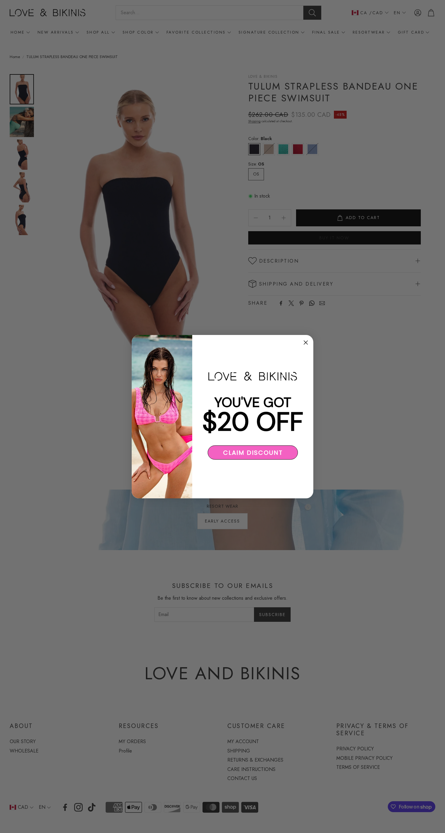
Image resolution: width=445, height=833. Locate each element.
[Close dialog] (305, 342)
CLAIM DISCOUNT (253, 452)
